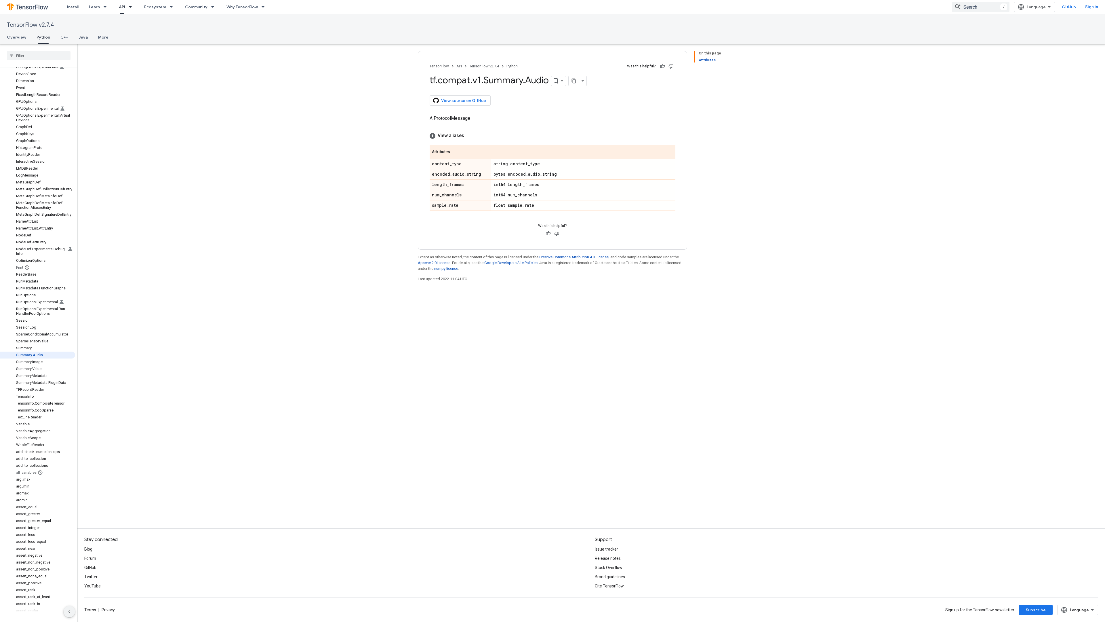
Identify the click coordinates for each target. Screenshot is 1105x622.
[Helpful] (662, 66)
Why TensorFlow (242, 7)
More (103, 37)
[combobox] (980, 7)
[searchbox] (39, 55)
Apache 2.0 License (434, 263)
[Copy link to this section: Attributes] (456, 152)
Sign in (1091, 7)
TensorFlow (439, 66)
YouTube (92, 586)
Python (43, 37)
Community (196, 7)
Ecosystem (155, 7)
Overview (16, 37)
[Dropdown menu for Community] (214, 7)
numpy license (446, 268)
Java (83, 37)
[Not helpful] (671, 66)
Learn (94, 7)
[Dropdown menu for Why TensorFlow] (265, 7)
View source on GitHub (463, 100)
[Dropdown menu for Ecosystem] (173, 7)
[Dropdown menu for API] (132, 7)
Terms (90, 610)
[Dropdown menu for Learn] (107, 7)
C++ (64, 37)
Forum (90, 558)
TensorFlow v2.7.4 (30, 25)
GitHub (1069, 7)
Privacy (108, 610)
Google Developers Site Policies (511, 263)
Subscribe (1036, 609)
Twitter (91, 576)
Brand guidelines (610, 576)
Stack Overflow (608, 567)
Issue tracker (606, 549)
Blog (88, 549)
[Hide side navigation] (69, 611)
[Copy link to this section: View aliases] (470, 135)
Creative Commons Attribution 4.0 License (574, 257)
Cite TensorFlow (609, 586)
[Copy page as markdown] (574, 81)
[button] (552, 135)
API (122, 7)
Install (73, 7)
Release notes (608, 558)
